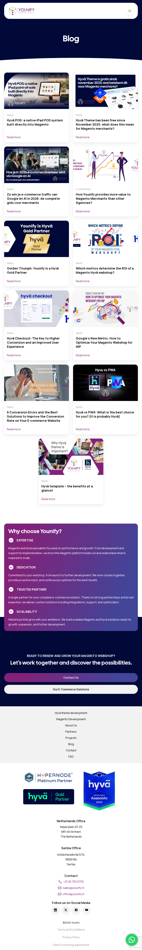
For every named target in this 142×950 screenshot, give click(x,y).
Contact (71, 750)
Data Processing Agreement (71, 945)
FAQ (71, 756)
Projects (71, 738)
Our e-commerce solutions (71, 689)
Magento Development (71, 719)
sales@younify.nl (73, 888)
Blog (71, 744)
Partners (71, 732)
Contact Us (71, 677)
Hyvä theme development (71, 713)
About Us (71, 725)
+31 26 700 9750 (73, 881)
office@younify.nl (73, 894)
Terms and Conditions (71, 929)
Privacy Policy (71, 937)
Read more (14, 137)
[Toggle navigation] (130, 11)
